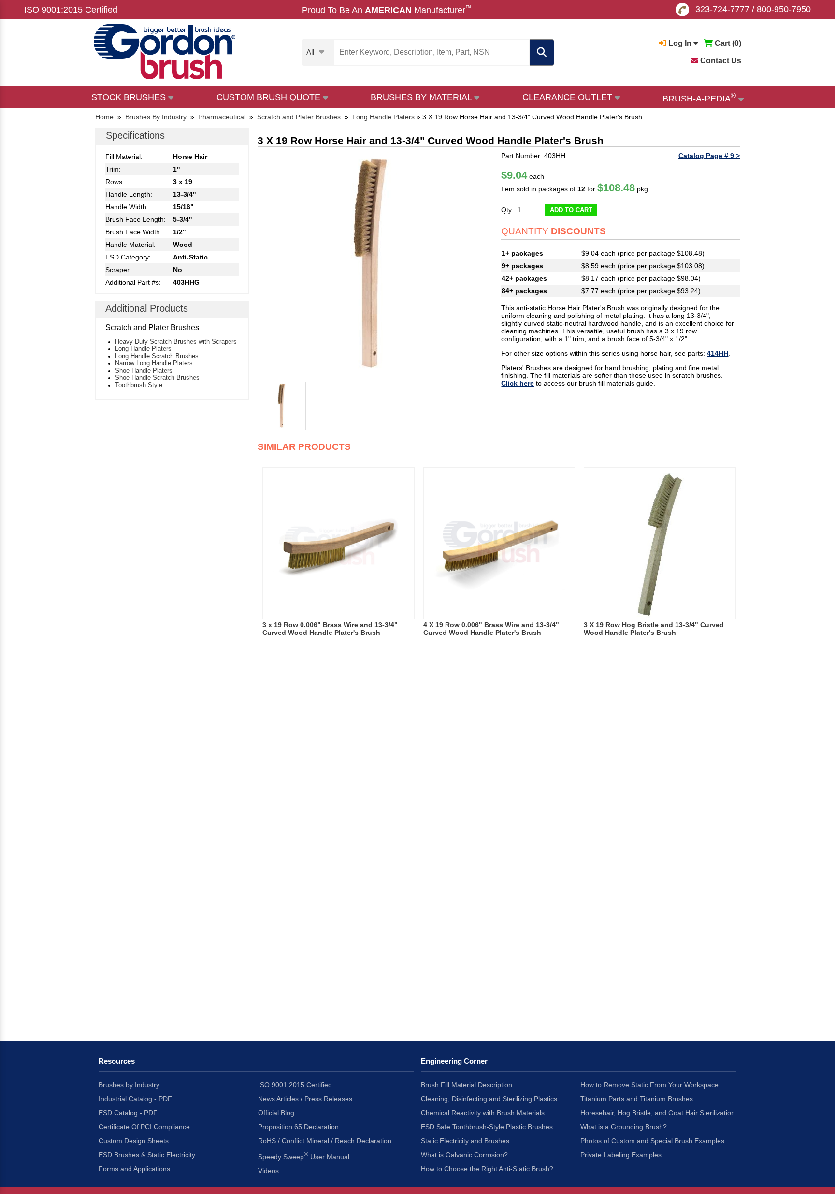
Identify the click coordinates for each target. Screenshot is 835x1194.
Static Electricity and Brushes (465, 1141)
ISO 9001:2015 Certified (70, 9)
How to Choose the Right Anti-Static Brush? (487, 1169)
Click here (517, 383)
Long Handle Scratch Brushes (157, 356)
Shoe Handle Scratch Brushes (157, 377)
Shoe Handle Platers (144, 370)
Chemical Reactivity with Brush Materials (483, 1113)
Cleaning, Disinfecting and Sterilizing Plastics (489, 1099)
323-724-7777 (722, 9)
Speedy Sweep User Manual (303, 1156)
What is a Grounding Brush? (623, 1127)
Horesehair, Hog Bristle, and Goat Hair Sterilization (657, 1113)
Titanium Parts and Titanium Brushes (636, 1099)
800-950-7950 (784, 9)
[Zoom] (371, 265)
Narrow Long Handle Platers (154, 363)
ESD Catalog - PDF (128, 1113)
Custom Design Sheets (134, 1141)
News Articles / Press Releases (305, 1099)
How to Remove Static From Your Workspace (649, 1085)
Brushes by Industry (129, 1085)
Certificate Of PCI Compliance (144, 1127)
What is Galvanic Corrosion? (464, 1155)
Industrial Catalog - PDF (135, 1099)
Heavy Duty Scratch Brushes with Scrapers (176, 341)
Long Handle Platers (143, 348)
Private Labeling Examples (621, 1155)
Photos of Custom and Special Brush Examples (652, 1141)
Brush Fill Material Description (466, 1085)
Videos (268, 1171)
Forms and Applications (134, 1169)
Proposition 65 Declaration (298, 1127)
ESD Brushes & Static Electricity (147, 1155)
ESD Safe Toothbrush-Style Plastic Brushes (487, 1127)
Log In (679, 43)
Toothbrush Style (138, 384)
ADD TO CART (571, 210)
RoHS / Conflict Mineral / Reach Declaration (324, 1141)
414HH (717, 353)
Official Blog (276, 1113)
